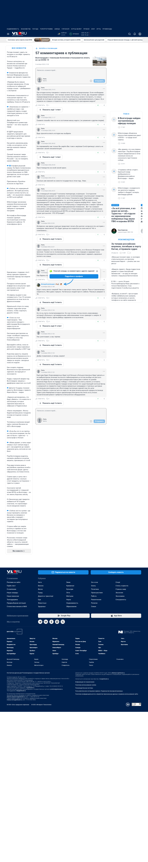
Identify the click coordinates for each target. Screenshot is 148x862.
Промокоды (107, 29)
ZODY (93, 29)
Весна (40, 589)
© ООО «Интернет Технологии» (41, 704)
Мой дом (69, 596)
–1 (104, 185)
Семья (93, 606)
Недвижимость (13, 29)
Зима (68, 582)
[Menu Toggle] (8, 34)
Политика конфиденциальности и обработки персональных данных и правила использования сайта (106, 694)
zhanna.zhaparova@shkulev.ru (16, 697)
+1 (98, 234)
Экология (119, 593)
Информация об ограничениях (84, 682)
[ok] (51, 622)
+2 (98, 124)
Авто (40, 582)
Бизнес (41, 586)
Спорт (118, 582)
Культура (69, 589)
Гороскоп (65, 29)
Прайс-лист (11, 586)
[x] (63, 622)
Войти (45, 81)
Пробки (86, 29)
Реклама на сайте (13, 582)
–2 (104, 152)
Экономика (120, 596)
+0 (98, 105)
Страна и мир (121, 589)
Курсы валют (76, 29)
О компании (11, 589)
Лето (68, 593)
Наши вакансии (13, 596)
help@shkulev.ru (21, 690)
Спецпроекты (121, 600)
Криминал (70, 586)
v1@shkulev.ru (30, 687)
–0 (104, 105)
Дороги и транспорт (45, 596)
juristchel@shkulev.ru (56, 689)
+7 (98, 399)
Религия (94, 603)
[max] (57, 622)
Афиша (57, 29)
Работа (93, 596)
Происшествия (97, 593)
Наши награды (12, 593)
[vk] (46, 622)
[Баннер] (42, 40)
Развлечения (96, 600)
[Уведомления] (134, 34)
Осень (93, 586)
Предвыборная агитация (16, 603)
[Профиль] (139, 34)
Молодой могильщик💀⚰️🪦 (50, 284)
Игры (99, 29)
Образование (71, 606)
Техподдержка (12, 600)
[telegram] (40, 622)
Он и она (94, 582)
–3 (104, 234)
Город (40, 593)
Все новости (19, 48)
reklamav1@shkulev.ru (118, 673)
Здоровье (42, 606)
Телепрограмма (46, 29)
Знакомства (26, 29)
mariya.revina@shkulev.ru (14, 700)
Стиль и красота (122, 586)
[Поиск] (129, 34)
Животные (42, 603)
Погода (35, 29)
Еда (39, 600)
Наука (68, 600)
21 (49, 321)
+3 (98, 185)
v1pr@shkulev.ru (104, 679)
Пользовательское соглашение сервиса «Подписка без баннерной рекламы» (99, 691)
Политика (95, 589)
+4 (98, 321)
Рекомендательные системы (84, 688)
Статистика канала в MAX (17, 606)
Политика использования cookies (85, 685)
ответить (41, 105)
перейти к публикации (48, 48)
